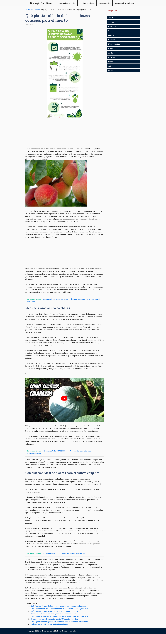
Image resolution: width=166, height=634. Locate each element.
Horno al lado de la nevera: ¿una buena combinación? (54, 614)
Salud (110, 66)
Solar (110, 70)
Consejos (112, 26)
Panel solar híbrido (87, 3)
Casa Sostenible (104, 3)
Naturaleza (112, 57)
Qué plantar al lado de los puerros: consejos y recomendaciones (58, 606)
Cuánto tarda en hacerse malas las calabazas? (50, 624)
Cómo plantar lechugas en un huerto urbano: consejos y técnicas (59, 621)
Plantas (111, 62)
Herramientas (114, 44)
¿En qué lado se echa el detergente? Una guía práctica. (54, 619)
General (37, 9)
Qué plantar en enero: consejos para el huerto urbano (54, 611)
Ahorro (111, 17)
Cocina (111, 22)
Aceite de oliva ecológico (124, 3)
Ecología (112, 35)
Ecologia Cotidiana (41, 3)
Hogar (110, 48)
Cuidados (112, 31)
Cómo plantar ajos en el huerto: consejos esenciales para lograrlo (59, 616)
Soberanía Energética (67, 3)
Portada (28, 9)
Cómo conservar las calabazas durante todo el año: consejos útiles (59, 608)
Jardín (110, 53)
